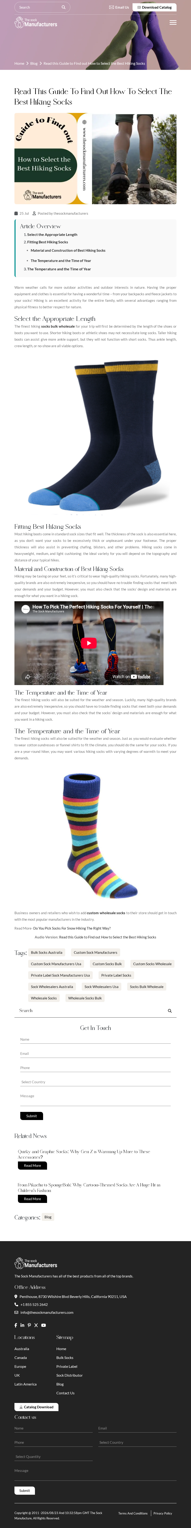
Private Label (66, 1366)
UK (17, 1375)
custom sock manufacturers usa (56, 964)
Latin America (25, 1384)
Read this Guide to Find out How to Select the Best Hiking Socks (107, 937)
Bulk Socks (64, 1357)
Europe (20, 1366)
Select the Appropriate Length (52, 234)
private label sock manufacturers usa (60, 975)
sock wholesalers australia (52, 987)
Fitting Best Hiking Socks (47, 242)
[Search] (63, 7)
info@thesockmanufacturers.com (46, 1312)
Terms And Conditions (133, 1513)
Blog (34, 63)
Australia (21, 1348)
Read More (32, 1165)
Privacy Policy (162, 1513)
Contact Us (65, 1393)
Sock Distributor (69, 1375)
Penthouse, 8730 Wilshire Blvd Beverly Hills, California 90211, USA (73, 1296)
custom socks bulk (107, 964)
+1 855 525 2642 (34, 1304)
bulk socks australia (46, 952)
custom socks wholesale (152, 964)
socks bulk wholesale (147, 987)
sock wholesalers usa (102, 987)
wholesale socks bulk (85, 998)
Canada (20, 1357)
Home (19, 63)
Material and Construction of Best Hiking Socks (68, 250)
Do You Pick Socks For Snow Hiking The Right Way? (72, 928)
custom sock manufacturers (95, 952)
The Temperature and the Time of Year (61, 260)
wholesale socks (44, 998)
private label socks (116, 975)
